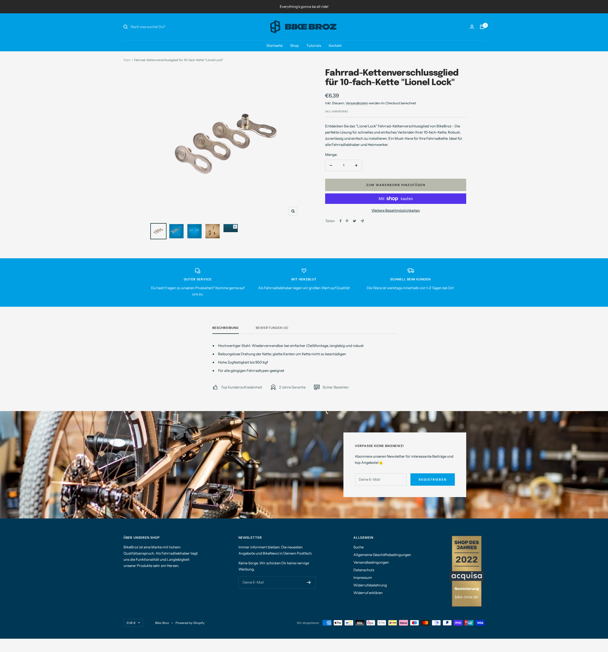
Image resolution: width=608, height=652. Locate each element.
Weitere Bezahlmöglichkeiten (395, 210)
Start (127, 60)
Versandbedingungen (371, 562)
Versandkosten (357, 103)
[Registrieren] (309, 582)
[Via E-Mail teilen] (362, 221)
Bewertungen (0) (272, 328)
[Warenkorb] (482, 27)
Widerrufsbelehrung (370, 585)
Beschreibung (225, 328)
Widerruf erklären (368, 592)
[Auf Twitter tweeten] (354, 221)
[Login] (472, 27)
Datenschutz (363, 570)
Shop (294, 45)
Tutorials (313, 45)
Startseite (274, 45)
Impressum (362, 577)
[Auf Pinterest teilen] (347, 221)
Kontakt (335, 45)
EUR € (131, 623)
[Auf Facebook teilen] (341, 221)
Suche (358, 547)
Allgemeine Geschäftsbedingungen (382, 554)
